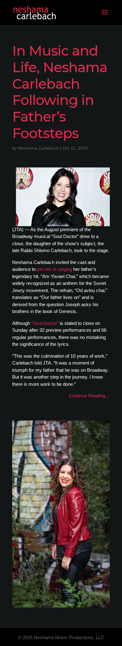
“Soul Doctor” (44, 323)
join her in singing (54, 269)
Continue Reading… (89, 395)
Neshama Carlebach (38, 148)
